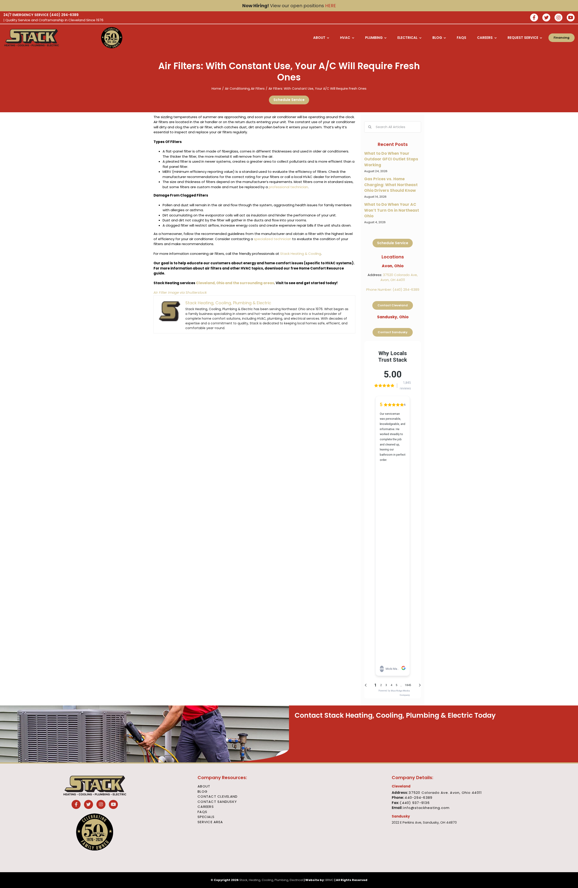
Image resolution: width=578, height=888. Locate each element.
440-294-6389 (418, 797)
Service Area (210, 822)
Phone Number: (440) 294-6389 (392, 289)
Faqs (202, 811)
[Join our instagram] (558, 18)
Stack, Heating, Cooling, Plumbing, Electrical (271, 880)
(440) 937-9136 (415, 802)
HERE (330, 5)
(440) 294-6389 (64, 14)
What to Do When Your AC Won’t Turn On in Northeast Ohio (391, 210)
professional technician (288, 187)
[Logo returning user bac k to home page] (46, 37)
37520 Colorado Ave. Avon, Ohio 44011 (445, 792)
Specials (206, 816)
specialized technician (272, 239)
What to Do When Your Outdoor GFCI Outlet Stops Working (391, 159)
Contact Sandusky (217, 801)
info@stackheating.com (426, 807)
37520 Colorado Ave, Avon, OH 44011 (399, 277)
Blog (202, 791)
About (204, 786)
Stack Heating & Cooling (300, 253)
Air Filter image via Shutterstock (180, 292)
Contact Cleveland (218, 796)
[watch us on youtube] (571, 18)
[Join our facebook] (534, 18)
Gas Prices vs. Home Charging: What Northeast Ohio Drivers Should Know (391, 184)
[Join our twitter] (546, 18)
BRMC (329, 880)
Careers (206, 806)
